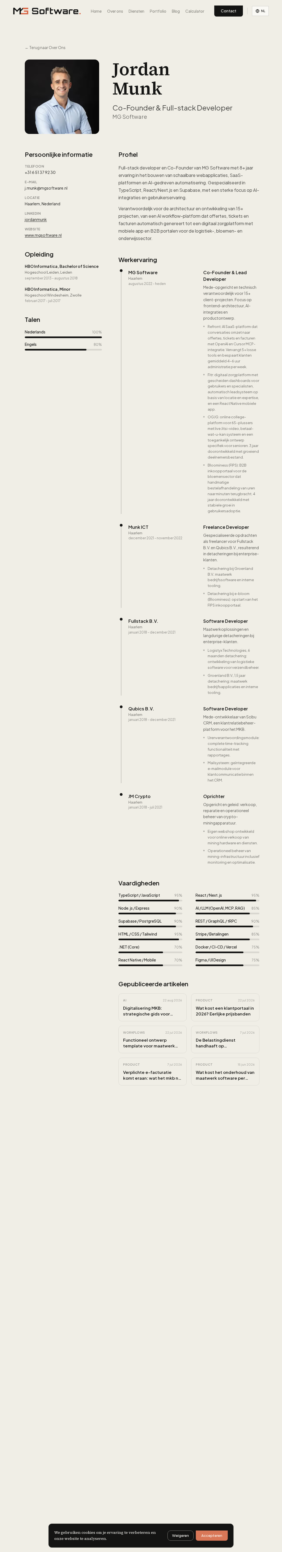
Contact (228, 10)
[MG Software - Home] (47, 11)
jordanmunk (36, 219)
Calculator (194, 11)
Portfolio (158, 11)
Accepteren (211, 1535)
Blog (176, 11)
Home (96, 11)
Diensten (136, 11)
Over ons (115, 11)
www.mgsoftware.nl (43, 235)
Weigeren (180, 1535)
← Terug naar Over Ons (45, 47)
